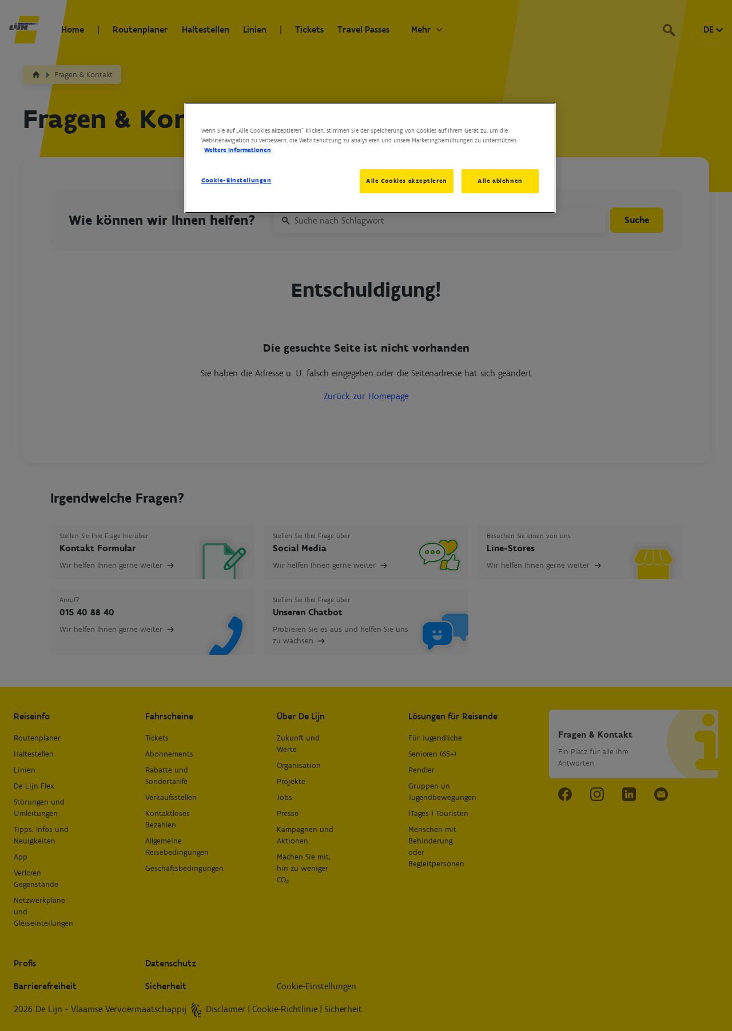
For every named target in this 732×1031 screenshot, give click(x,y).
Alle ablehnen (500, 181)
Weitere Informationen (237, 150)
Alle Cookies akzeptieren (406, 181)
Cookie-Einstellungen (236, 180)
